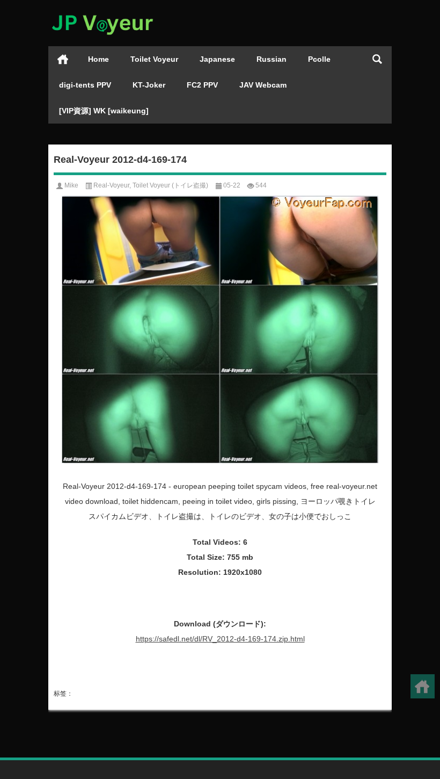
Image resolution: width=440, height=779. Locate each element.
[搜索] (377, 59)
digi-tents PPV (85, 85)
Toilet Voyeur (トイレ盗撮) (170, 185)
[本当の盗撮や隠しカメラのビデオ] (102, 14)
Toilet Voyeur (154, 59)
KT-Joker (149, 85)
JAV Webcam (263, 85)
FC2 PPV (202, 85)
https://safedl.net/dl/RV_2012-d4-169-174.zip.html (220, 638)
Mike (71, 185)
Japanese (217, 59)
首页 (62, 59)
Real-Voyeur (111, 185)
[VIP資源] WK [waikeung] (104, 110)
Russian (271, 59)
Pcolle (319, 59)
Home (98, 59)
